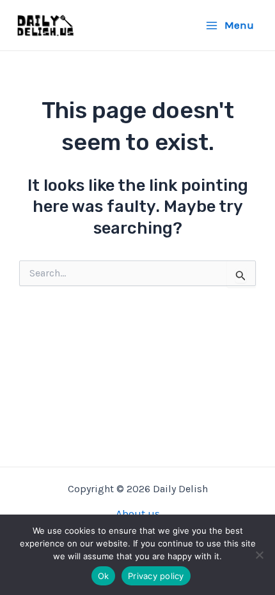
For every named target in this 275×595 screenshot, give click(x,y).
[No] (259, 554)
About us (138, 513)
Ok (103, 576)
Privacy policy (156, 576)
